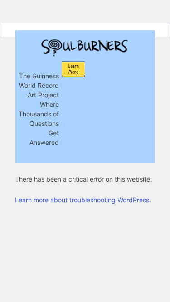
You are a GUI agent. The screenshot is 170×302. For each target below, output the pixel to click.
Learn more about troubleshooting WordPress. (83, 200)
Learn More (73, 69)
